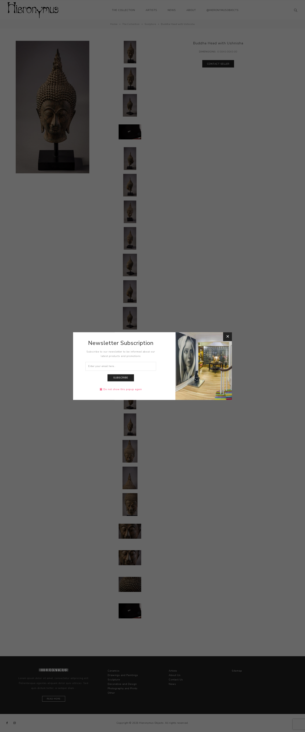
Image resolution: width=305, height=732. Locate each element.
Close (227, 336)
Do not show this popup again (122, 389)
